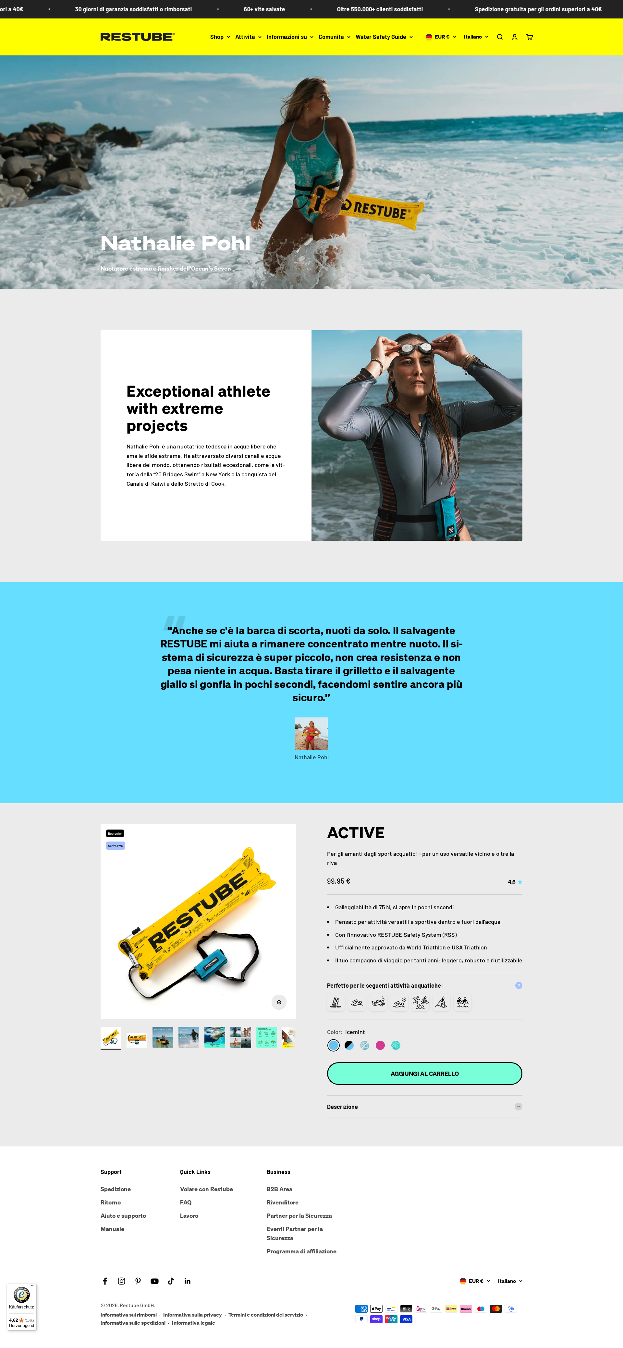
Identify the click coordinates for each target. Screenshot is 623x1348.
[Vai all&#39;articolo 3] (163, 1038)
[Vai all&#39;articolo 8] (292, 1038)
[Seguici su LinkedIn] (187, 1281)
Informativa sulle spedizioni (133, 1322)
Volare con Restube (206, 1189)
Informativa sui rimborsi (129, 1314)
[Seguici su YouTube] (154, 1281)
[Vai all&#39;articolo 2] (137, 1041)
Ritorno (111, 1202)
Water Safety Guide (381, 36)
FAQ (185, 1202)
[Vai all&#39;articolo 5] (214, 1038)
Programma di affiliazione (301, 1251)
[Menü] (33, 1287)
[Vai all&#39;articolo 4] (188, 1038)
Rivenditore (283, 1202)
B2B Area (279, 1189)
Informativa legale (193, 1322)
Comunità (331, 36)
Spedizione (116, 1189)
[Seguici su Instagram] (121, 1281)
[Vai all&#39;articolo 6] (240, 1038)
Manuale (112, 1229)
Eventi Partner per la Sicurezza (295, 1233)
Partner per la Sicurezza (299, 1215)
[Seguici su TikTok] (171, 1281)
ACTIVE (356, 832)
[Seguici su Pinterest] (138, 1281)
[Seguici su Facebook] (105, 1281)
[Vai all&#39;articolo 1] (111, 1038)
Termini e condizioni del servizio (265, 1314)
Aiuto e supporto (123, 1215)
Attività (245, 36)
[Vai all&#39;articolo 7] (266, 1038)
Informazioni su (287, 36)
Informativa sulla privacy (192, 1314)
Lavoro (189, 1215)
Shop (217, 36)
